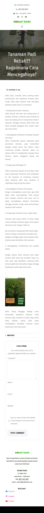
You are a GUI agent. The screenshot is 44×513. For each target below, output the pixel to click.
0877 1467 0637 (23, 9)
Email (10, 394)
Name (10, 382)
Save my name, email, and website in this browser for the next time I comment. (22, 421)
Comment (12, 358)
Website (10, 406)
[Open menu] (22, 26)
